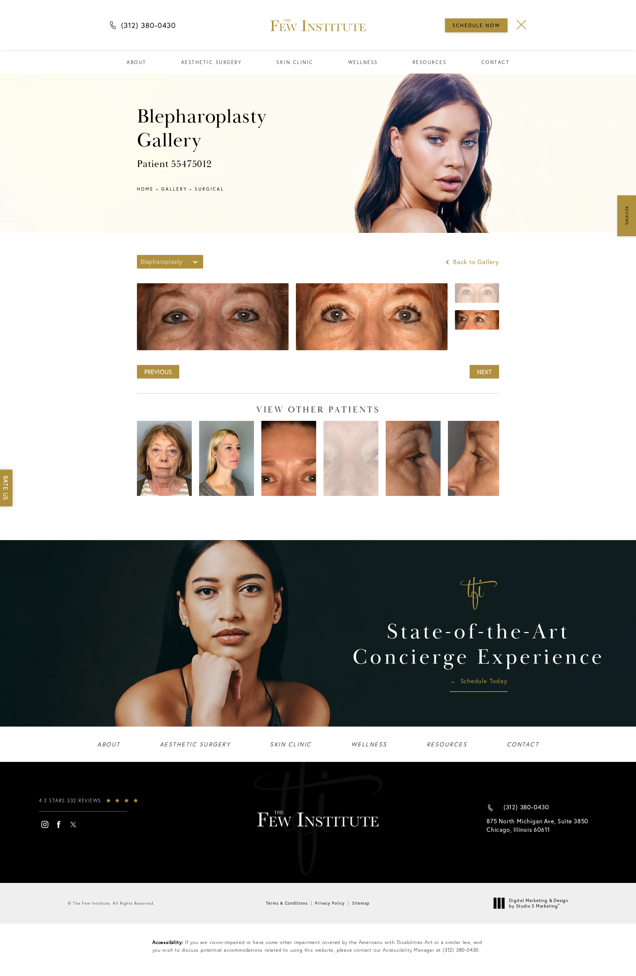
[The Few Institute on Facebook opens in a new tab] (59, 824)
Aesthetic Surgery (211, 62)
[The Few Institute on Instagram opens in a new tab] (45, 824)
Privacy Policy (330, 903)
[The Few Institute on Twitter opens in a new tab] (73, 824)
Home (145, 189)
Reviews (626, 215)
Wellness (363, 62)
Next (484, 372)
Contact (495, 62)
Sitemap (361, 903)
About (136, 62)
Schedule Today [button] (484, 681)
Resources (430, 62)
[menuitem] (45, 824)
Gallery (174, 189)
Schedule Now (476, 25)
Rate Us (6, 488)
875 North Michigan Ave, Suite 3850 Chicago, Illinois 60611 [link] (537, 825)
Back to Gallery (475, 262)
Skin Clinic (295, 62)
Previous (158, 372)
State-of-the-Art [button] (478, 644)
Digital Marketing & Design (538, 903)
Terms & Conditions (287, 903)
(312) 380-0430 (148, 27)
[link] (94, 804)
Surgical (209, 189)
